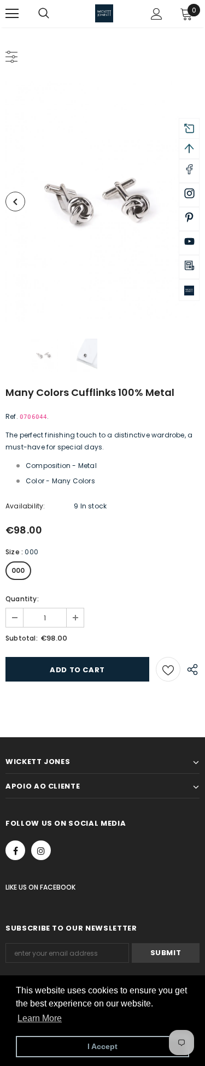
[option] (102, 201)
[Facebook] (15, 850)
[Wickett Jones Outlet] (189, 290)
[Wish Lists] (168, 669)
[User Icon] (156, 14)
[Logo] (104, 13)
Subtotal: (21, 638)
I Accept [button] (102, 1046)
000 (18, 570)
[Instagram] (41, 850)
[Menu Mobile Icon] (12, 13)
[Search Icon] (54, 13)
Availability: (25, 506)
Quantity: (22, 598)
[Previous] (15, 201)
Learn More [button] (39, 1018)
